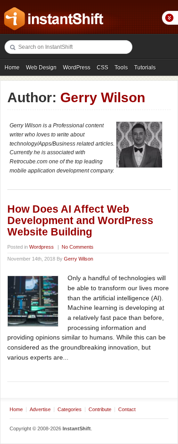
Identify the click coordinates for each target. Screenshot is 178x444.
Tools (121, 67)
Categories (70, 409)
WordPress (76, 67)
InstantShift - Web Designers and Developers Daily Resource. (54, 18)
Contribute (100, 409)
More (170, 17)
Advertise (40, 409)
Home (12, 67)
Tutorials (145, 67)
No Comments (78, 247)
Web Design (41, 67)
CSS (102, 67)
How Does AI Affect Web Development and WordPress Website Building (80, 220)
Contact (127, 409)
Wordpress (41, 247)
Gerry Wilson (78, 258)
